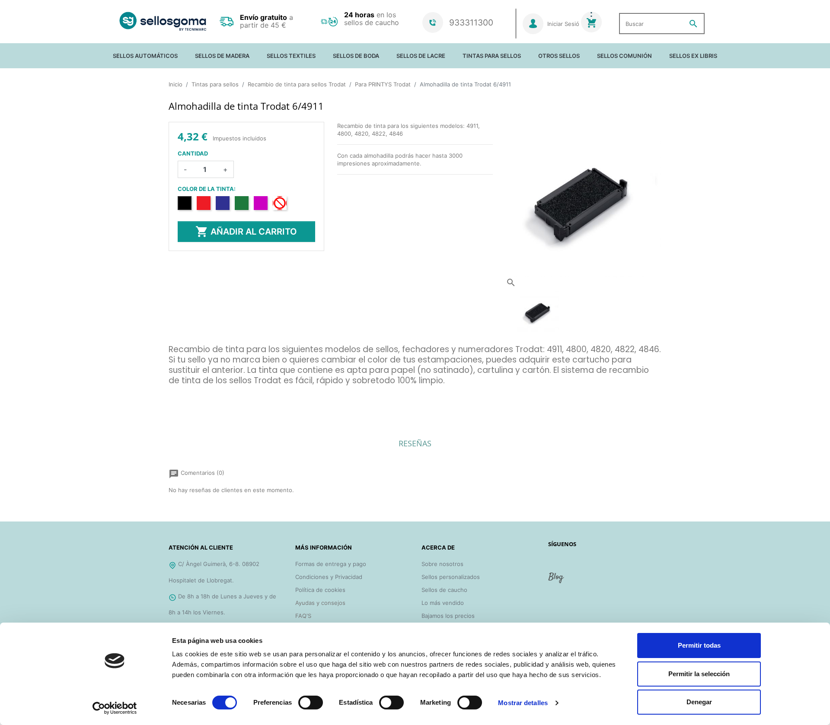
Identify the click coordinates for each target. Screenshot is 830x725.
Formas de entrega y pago (330, 563)
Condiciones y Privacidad (328, 576)
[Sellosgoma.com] (163, 21)
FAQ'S (303, 615)
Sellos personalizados (450, 576)
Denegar (699, 702)
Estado (178, 404)
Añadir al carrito (246, 231)
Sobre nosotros (442, 563)
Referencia (183, 393)
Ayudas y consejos (320, 602)
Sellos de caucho (444, 589)
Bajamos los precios (448, 615)
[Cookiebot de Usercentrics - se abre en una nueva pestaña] (115, 708)
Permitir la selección (699, 673)
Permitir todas (699, 645)
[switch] (310, 702)
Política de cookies (320, 589)
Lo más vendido (442, 602)
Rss (556, 581)
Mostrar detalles (523, 702)
